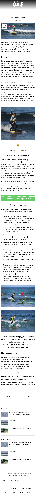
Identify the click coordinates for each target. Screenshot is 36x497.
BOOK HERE (12, 488)
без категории (14, 13)
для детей (23, 13)
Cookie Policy (19, 475)
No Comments (18, 447)
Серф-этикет (13, 420)
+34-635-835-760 (14, 480)
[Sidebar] (2, 488)
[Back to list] (18, 396)
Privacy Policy (11, 475)
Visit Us (26, 475)
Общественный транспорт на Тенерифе (20, 428)
